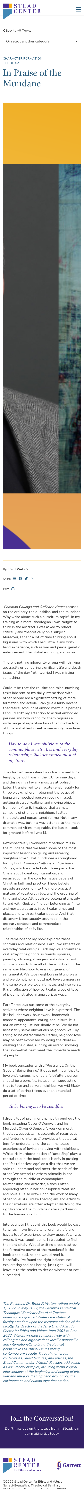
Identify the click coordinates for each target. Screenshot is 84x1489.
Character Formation (22, 58)
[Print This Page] (12, 589)
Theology (11, 63)
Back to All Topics (18, 31)
